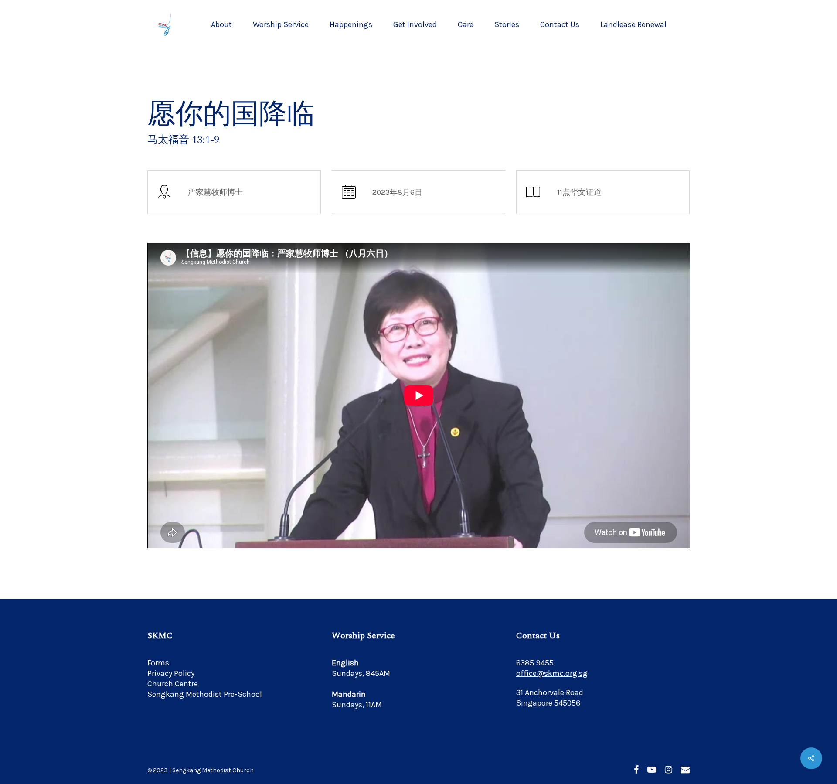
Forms (158, 663)
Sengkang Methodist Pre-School (204, 694)
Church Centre (172, 684)
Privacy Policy (170, 673)
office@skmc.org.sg (552, 673)
